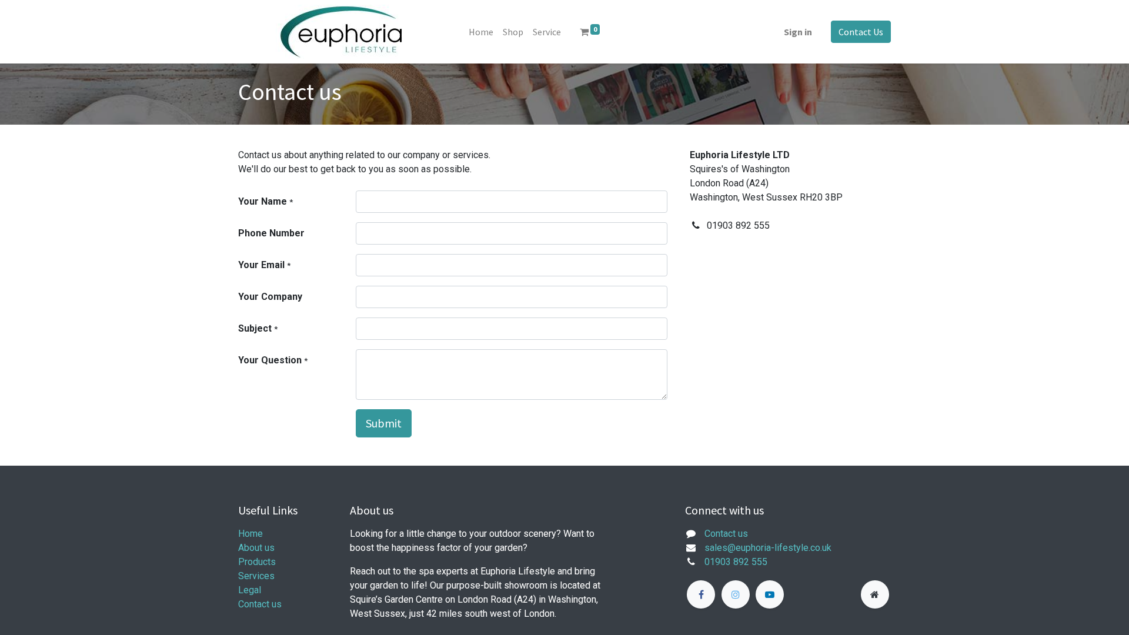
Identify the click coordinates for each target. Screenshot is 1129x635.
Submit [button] (384, 423)
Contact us (260, 604)
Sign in (798, 32)
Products (257, 561)
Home (250, 533)
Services (256, 575)
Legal (249, 590)
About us (256, 547)
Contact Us (861, 32)
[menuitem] (481, 32)
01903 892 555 (735, 561)
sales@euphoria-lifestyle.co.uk (767, 547)
